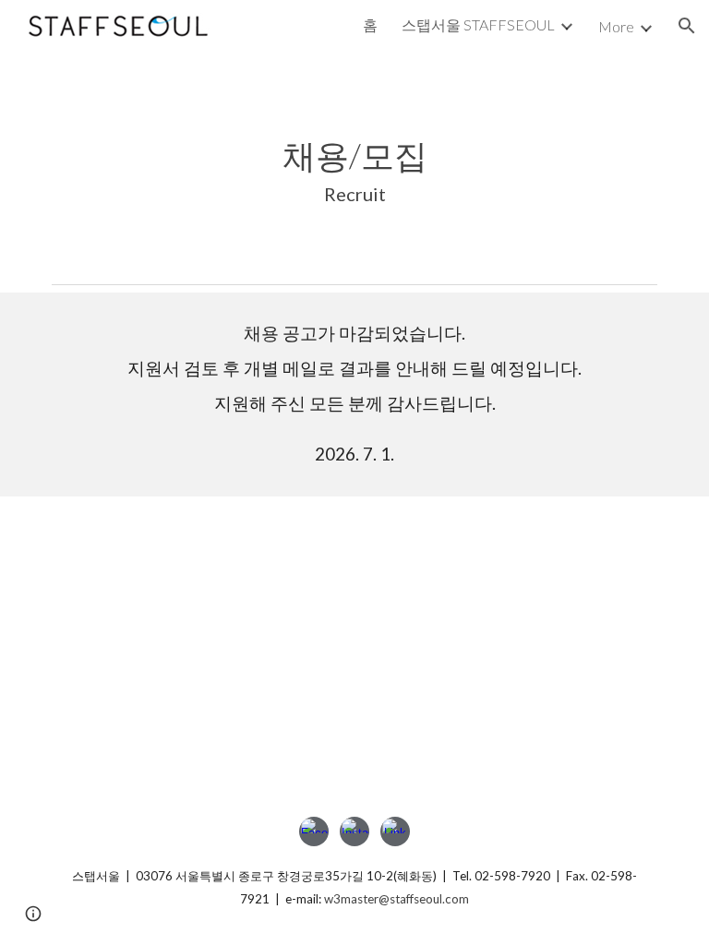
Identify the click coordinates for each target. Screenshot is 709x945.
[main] (354, 164)
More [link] (616, 26)
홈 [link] (370, 24)
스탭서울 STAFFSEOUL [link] (478, 24)
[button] (687, 26)
